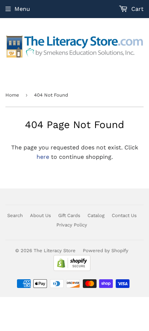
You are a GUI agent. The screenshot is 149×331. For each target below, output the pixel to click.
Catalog (96, 215)
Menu (22, 8)
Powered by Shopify (105, 250)
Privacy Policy (71, 225)
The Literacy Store (55, 250)
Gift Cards (69, 215)
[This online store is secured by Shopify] (72, 269)
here (43, 156)
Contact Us (124, 215)
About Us (40, 215)
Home (12, 95)
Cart (136, 8)
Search (15, 215)
